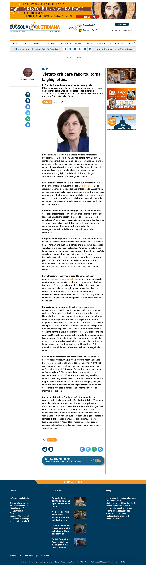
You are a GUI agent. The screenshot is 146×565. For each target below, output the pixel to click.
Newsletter (121, 30)
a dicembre (87, 185)
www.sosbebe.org (69, 279)
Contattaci (120, 43)
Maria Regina (103, 49)
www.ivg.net (53, 279)
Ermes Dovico (27, 79)
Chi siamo (26, 43)
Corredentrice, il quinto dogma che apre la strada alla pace (61, 502)
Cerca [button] (131, 43)
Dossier (78, 43)
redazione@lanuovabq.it (19, 516)
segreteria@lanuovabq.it (19, 518)
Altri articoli (73, 482)
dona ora (122, 24)
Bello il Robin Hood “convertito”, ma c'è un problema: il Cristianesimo (61, 543)
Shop (88, 43)
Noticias (90, 30)
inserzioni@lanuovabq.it (19, 521)
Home (14, 43)
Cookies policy (27, 555)
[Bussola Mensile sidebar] (121, 98)
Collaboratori (50, 43)
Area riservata (102, 43)
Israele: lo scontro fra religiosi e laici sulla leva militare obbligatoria (61, 529)
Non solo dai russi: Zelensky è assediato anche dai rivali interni (61, 515)
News (88, 24)
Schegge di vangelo (24, 49)
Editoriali (78, 57)
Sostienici (65, 43)
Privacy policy (15, 555)
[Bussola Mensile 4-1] (121, 76)
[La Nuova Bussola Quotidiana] (35, 28)
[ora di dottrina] (121, 122)
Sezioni (37, 43)
